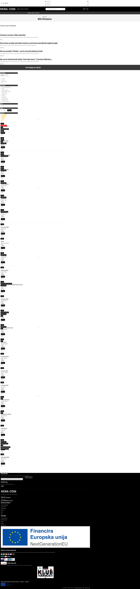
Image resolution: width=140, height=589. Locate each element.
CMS (83, 587)
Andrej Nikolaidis (4, 185)
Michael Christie (3, 199)
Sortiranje (2, 73)
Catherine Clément (4, 401)
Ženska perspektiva (45, 2)
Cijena (1, 108)
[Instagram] (3, 3)
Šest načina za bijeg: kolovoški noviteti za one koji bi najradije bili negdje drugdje (29, 43)
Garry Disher (3, 430)
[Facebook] (1, 3)
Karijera (2, 521)
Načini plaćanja (3, 508)
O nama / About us (4, 517)
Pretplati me (28, 477)
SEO (89, 587)
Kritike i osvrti (43, 402)
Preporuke (43, 404)
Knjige (41, 9)
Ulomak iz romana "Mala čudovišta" (13, 35)
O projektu (42, 7)
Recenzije (2, 113)
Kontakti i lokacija (4, 519)
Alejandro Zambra (4, 300)
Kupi (3, 147)
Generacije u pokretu (45, 4)
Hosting (86, 587)
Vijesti (42, 408)
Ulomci (42, 406)
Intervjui (42, 399)
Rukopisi (2, 523)
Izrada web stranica (78, 587)
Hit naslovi (44, 257)
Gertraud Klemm (4, 271)
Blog (42, 396)
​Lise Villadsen (3, 257)
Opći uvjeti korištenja (4, 504)
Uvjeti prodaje (3, 506)
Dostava (2, 510)
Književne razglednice (45, 400)
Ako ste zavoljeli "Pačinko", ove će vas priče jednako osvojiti (21, 51)
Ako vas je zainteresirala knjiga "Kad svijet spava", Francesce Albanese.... (26, 59)
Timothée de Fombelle (5, 243)
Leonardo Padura (4, 415)
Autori (41, 10)
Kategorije (2, 85)
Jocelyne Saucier (4, 458)
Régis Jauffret (3, 386)
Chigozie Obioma (4, 358)
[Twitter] (7, 3)
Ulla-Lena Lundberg (4, 372)
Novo (42, 49)
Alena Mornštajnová (4, 343)
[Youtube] (5, 3)
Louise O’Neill (3, 228)
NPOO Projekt (3, 525)
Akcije (42, 188)
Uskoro (43, 119)
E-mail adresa (3, 477)
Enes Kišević (3, 214)
